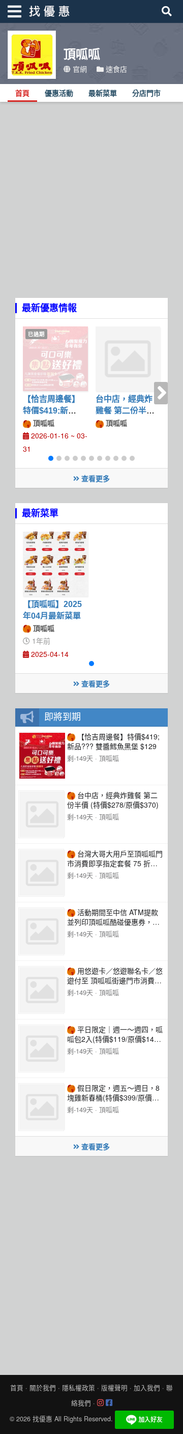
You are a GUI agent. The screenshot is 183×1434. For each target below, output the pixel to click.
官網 (79, 69)
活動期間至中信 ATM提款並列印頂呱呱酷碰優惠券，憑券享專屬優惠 (113, 921)
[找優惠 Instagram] (100, 1403)
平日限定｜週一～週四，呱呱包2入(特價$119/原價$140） (116, 1034)
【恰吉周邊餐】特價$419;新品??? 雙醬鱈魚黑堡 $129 (113, 741)
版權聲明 (114, 1387)
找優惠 (42, 1418)
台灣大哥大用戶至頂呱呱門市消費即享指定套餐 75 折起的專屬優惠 (115, 862)
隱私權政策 (78, 1387)
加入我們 (147, 1387)
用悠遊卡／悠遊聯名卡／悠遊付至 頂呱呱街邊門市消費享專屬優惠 (115, 980)
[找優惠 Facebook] (109, 1403)
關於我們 (42, 1387)
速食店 (115, 69)
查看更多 (94, 478)
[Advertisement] (91, 206)
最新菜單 (102, 93)
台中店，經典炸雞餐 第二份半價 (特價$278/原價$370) (113, 800)
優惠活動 (59, 93)
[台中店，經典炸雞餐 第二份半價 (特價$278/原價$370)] (128, 359)
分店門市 (146, 93)
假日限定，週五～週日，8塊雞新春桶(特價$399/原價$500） (113, 1097)
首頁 (22, 93)
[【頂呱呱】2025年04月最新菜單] (55, 564)
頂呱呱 (42, 423)
